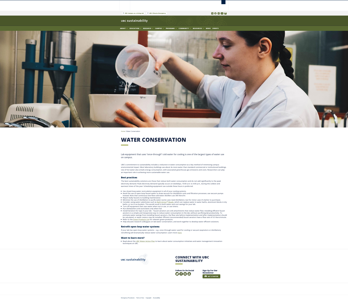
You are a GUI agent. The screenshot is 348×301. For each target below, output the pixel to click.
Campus (158, 28)
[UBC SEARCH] (223, 2)
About (123, 28)
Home (123, 131)
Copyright (148, 298)
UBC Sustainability (134, 259)
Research (147, 28)
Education (135, 28)
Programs (170, 28)
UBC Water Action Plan (145, 241)
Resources (197, 28)
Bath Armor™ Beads (165, 202)
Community (184, 28)
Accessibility (156, 298)
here (180, 233)
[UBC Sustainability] (134, 20)
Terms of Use (140, 298)
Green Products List (141, 219)
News (208, 28)
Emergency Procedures (127, 298)
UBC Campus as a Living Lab (134, 13)
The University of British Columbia (125, 5)
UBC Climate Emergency (157, 13)
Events (216, 28)
